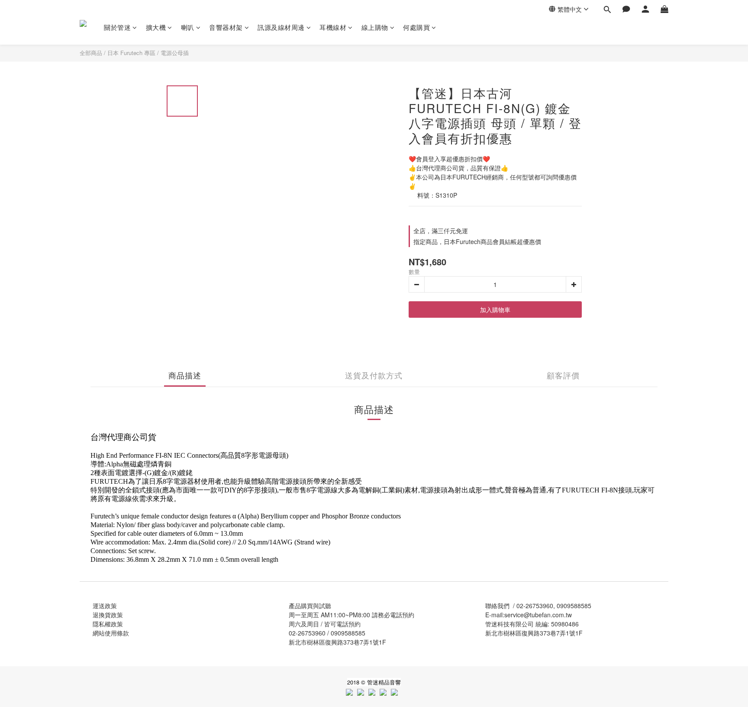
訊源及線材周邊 (281, 27)
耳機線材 (332, 27)
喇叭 (187, 27)
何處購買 (416, 27)
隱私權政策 (108, 623)
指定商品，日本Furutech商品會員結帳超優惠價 (477, 241)
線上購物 (374, 27)
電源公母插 (175, 53)
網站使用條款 (111, 633)
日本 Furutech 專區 (131, 53)
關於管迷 (117, 27)
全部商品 (91, 53)
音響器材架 (226, 27)
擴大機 (156, 27)
